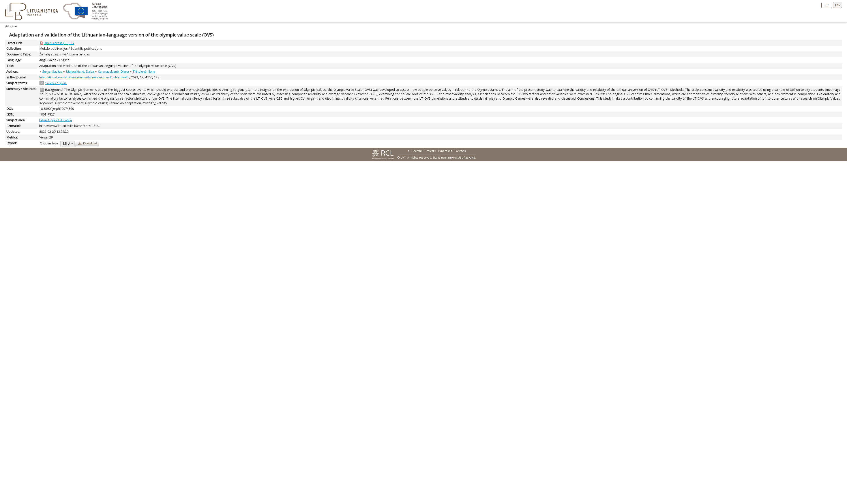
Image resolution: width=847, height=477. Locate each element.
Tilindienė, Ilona (144, 71)
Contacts (460, 151)
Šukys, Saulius (52, 71)
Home (12, 26)
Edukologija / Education (55, 120)
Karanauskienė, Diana (113, 71)
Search (416, 151)
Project (429, 151)
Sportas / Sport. (56, 83)
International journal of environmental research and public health (84, 77)
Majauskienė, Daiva (80, 71)
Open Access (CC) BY (59, 43)
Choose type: (49, 143)
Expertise (444, 151)
